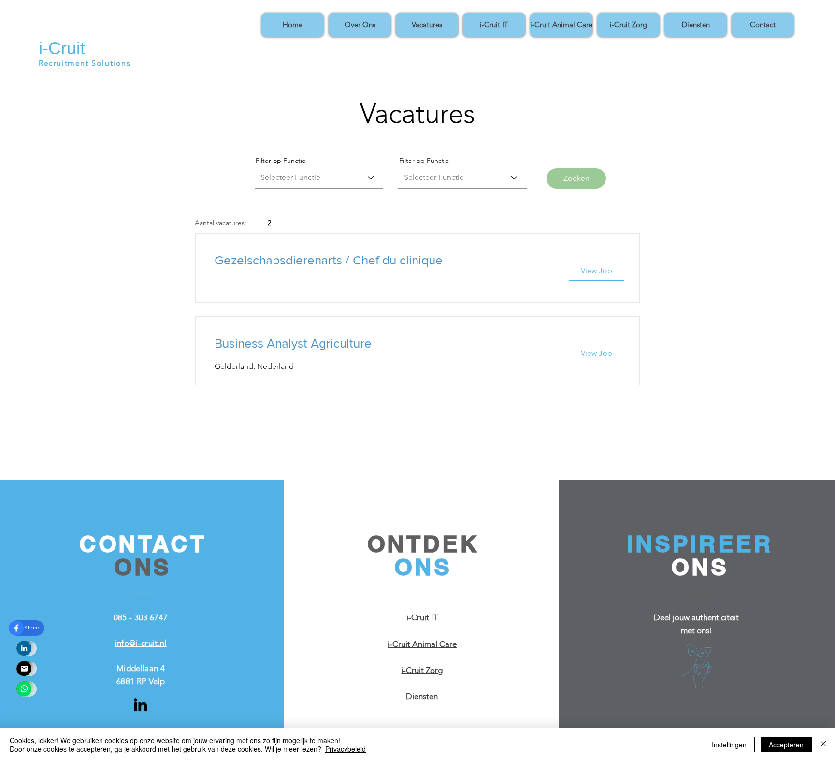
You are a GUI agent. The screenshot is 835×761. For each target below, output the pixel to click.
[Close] (823, 744)
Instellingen (729, 744)
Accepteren (786, 744)
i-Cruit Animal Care (422, 644)
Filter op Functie (281, 160)
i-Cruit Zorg (422, 670)
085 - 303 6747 (141, 617)
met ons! (696, 630)
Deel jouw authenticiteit (696, 617)
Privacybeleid (345, 749)
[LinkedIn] (140, 704)
